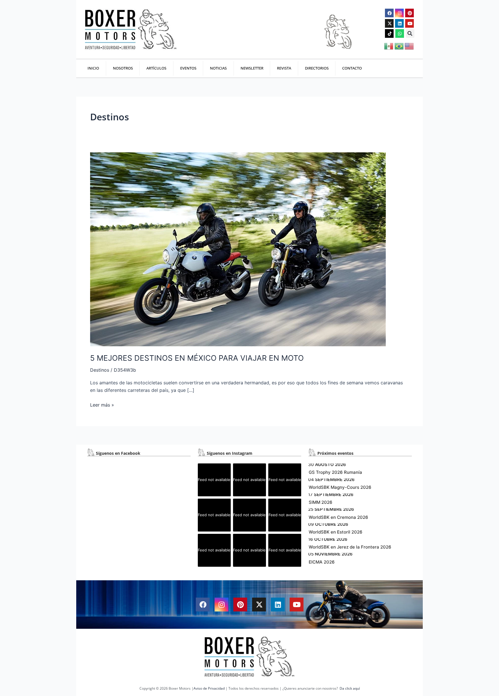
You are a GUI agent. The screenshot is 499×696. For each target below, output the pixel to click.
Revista (284, 68)
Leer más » (102, 404)
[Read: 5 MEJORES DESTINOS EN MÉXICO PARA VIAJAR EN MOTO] (238, 249)
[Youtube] (409, 23)
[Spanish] (389, 45)
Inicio (93, 68)
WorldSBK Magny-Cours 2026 (340, 487)
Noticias (218, 68)
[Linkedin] (399, 23)
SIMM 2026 (320, 502)
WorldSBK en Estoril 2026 (335, 532)
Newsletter (252, 68)
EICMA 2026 (322, 562)
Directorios (317, 68)
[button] (410, 33)
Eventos (188, 68)
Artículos (156, 68)
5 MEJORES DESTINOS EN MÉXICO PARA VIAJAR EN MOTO (197, 357)
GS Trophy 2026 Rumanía (335, 472)
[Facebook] (389, 13)
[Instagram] (399, 13)
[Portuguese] (399, 45)
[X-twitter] (389, 23)
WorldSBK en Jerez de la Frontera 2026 (350, 547)
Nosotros (123, 68)
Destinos (99, 370)
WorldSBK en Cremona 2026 (338, 517)
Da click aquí (350, 688)
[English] (410, 45)
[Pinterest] (409, 13)
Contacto (352, 68)
